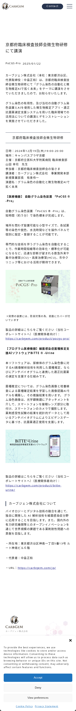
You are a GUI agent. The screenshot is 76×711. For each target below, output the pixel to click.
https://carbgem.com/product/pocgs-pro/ (38, 338)
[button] (70, 640)
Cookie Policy (24, 706)
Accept (38, 677)
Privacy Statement (46, 706)
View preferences (38, 697)
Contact (52, 6)
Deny (38, 687)
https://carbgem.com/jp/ (37, 568)
